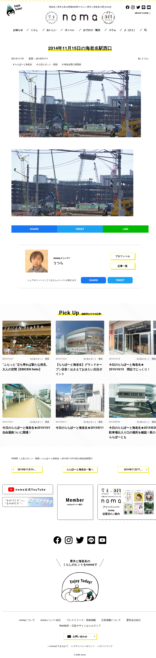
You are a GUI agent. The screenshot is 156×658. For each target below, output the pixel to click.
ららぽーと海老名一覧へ (80, 469)
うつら (145, 58)
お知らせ (18, 30)
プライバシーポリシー (84, 646)
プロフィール (122, 256)
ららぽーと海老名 (23, 64)
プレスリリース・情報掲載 (81, 620)
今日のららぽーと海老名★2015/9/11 (80, 427)
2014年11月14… (27, 469)
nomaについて (27, 620)
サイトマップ (106, 646)
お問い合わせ (80, 636)
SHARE (34, 229)
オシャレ (70, 30)
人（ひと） (130, 30)
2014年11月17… (133, 469)
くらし (34, 30)
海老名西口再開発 (72, 64)
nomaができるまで (59, 646)
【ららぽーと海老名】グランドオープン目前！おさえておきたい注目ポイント (79, 369)
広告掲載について (111, 620)
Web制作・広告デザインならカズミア (80, 625)
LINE (125, 229)
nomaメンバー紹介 (50, 620)
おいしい (51, 30)
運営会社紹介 (133, 620)
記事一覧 (123, 266)
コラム (112, 30)
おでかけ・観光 (91, 30)
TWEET (80, 229)
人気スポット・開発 (48, 64)
